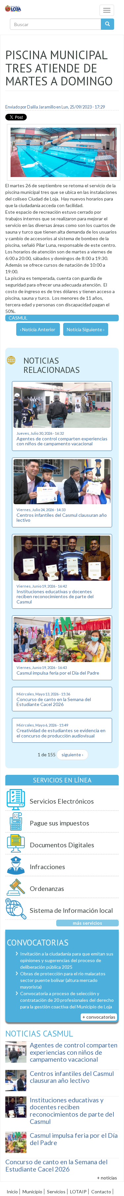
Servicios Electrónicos (62, 801)
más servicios (87, 923)
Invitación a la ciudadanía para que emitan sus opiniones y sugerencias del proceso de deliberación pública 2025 (66, 960)
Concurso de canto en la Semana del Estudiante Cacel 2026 (54, 701)
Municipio (32, 1191)
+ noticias (107, 1177)
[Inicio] (13, 8)
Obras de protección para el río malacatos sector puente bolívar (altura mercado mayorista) (62, 980)
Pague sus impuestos (59, 823)
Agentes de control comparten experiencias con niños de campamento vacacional (62, 441)
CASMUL (18, 318)
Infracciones (47, 866)
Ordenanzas (47, 888)
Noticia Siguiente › (85, 329)
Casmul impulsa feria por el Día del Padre (58, 673)
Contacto (101, 1191)
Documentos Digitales (62, 845)
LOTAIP (78, 1191)
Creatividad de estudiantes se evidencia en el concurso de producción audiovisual (61, 733)
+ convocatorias (98, 1017)
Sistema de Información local (71, 910)
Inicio (12, 1191)
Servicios (56, 1191)
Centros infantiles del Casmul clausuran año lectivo (62, 517)
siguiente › (72, 754)
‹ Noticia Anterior (37, 329)
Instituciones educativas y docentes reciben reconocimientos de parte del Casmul (55, 596)
